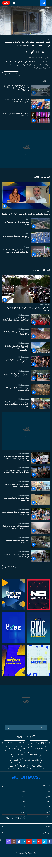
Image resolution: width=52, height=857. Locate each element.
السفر (48, 806)
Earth (22, 796)
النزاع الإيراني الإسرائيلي (39, 742)
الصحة (23, 801)
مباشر (6, 3)
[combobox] (26, 727)
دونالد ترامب (12, 748)
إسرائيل (22, 766)
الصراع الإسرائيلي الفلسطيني (14, 742)
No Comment (45, 305)
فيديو (48, 811)
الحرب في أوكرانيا (38, 748)
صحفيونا (47, 817)
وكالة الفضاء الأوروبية (32, 760)
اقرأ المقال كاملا (12, 73)
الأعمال (48, 796)
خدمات (47, 826)
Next (48, 801)
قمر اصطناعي (19, 754)
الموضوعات (46, 786)
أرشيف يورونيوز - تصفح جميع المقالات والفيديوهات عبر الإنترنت (14, 818)
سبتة (11, 766)
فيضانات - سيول (37, 766)
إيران (24, 748)
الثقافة (23, 806)
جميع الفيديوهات (12, 566)
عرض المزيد (46, 832)
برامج (23, 811)
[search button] (7, 727)
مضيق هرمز (34, 754)
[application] (26, 20)
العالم (48, 211)
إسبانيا (15, 760)
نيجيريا (26, 247)
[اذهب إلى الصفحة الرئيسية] (43, 3)
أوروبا (48, 791)
